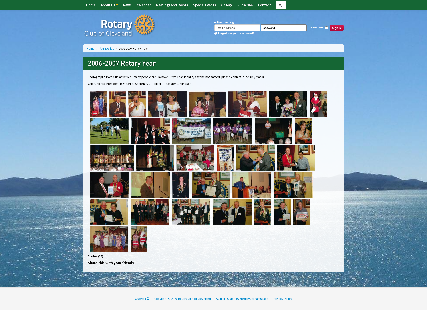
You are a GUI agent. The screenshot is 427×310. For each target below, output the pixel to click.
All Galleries (107, 48)
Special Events (204, 5)
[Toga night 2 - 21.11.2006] (109, 238)
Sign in (336, 28)
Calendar (144, 5)
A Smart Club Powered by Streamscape (242, 299)
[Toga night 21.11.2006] (139, 238)
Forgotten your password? (235, 33)
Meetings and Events (172, 5)
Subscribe (245, 5)
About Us (108, 5)
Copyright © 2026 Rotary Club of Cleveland (182, 299)
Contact (264, 5)
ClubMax (141, 299)
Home (90, 5)
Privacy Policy (283, 299)
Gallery (226, 5)
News (127, 5)
